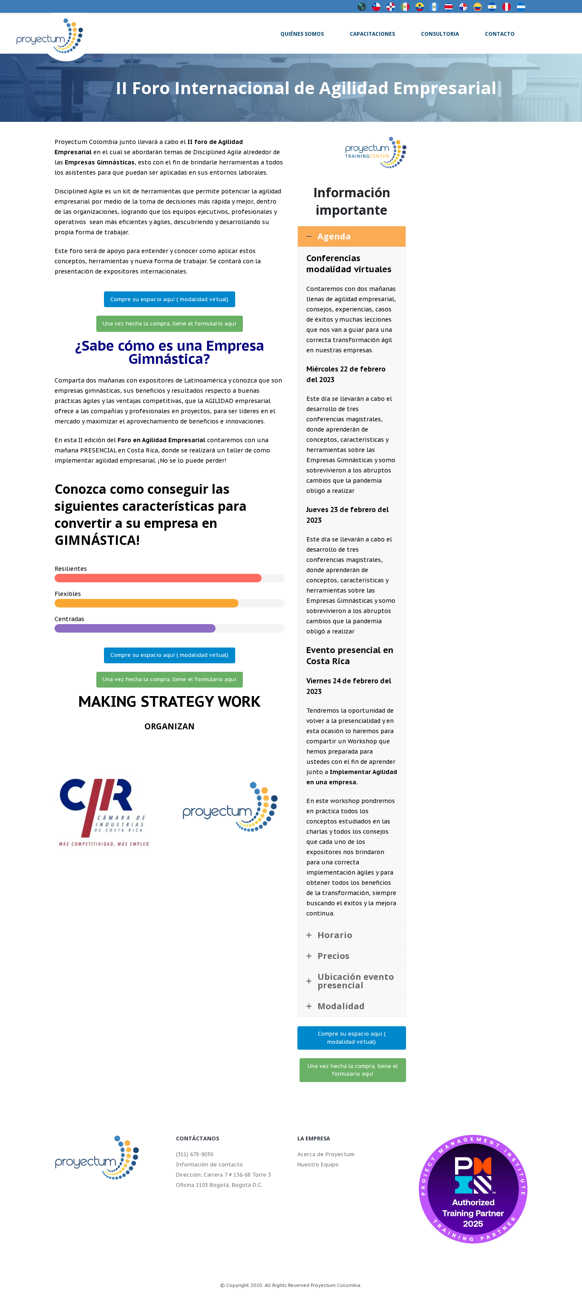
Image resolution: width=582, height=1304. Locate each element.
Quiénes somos (302, 33)
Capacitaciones (372, 33)
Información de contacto (209, 1164)
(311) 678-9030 (194, 1154)
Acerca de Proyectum (325, 1154)
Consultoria (440, 33)
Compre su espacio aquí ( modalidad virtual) (169, 299)
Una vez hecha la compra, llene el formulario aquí (169, 323)
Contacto (500, 33)
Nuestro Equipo (318, 1164)
